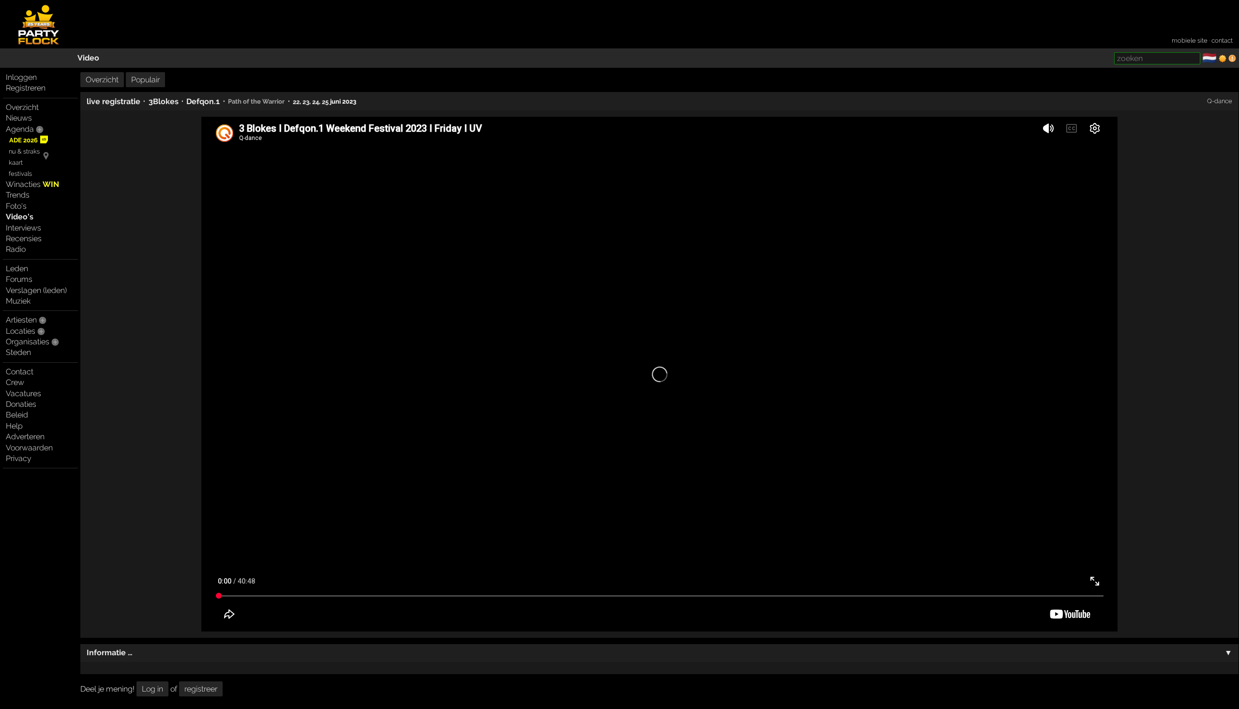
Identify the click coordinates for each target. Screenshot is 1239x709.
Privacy (18, 458)
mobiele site (1190, 40)
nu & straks (24, 151)
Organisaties (27, 341)
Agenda (20, 129)
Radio (16, 249)
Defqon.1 (203, 101)
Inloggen (21, 77)
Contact (19, 371)
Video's (19, 216)
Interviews (23, 227)
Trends (18, 195)
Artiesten (21, 319)
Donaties (21, 404)
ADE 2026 (23, 140)
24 (315, 101)
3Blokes (164, 101)
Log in (152, 689)
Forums (19, 279)
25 (325, 101)
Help (14, 426)
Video (88, 57)
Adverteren (25, 436)
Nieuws (19, 118)
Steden (18, 352)
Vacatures (23, 393)
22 (296, 101)
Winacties (32, 184)
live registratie (113, 101)
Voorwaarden (29, 447)
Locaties (20, 331)
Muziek (18, 301)
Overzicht (22, 107)
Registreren (25, 87)
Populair (145, 79)
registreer (200, 689)
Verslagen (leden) (36, 290)
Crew (15, 382)
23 (305, 101)
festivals (20, 173)
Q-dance (1219, 101)
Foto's (16, 206)
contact (1222, 40)
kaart (16, 162)
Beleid (17, 414)
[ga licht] (1222, 58)
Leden (17, 268)
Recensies (24, 238)
